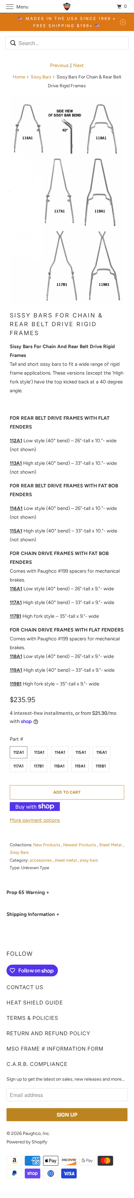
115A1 (80, 752)
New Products (47, 844)
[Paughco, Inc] (67, 6)
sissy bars (89, 860)
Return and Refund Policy (48, 1033)
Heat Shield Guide (35, 1002)
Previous (59, 65)
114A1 (60, 752)
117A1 (18, 766)
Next (78, 65)
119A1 (80, 766)
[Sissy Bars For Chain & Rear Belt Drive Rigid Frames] (67, 200)
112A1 (18, 752)
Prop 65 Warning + (28, 892)
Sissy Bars (41, 77)
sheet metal (66, 860)
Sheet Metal (111, 844)
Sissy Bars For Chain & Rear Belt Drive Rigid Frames (56, 324)
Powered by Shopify (27, 1142)
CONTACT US (25, 987)
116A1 (101, 752)
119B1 (101, 766)
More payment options (35, 820)
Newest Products (80, 844)
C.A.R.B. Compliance (37, 1064)
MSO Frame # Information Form (55, 1048)
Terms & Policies (32, 1018)
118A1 (59, 766)
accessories (41, 860)
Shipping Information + (33, 914)
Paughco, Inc (36, 1133)
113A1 (39, 752)
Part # (16, 739)
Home (19, 77)
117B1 (39, 766)
